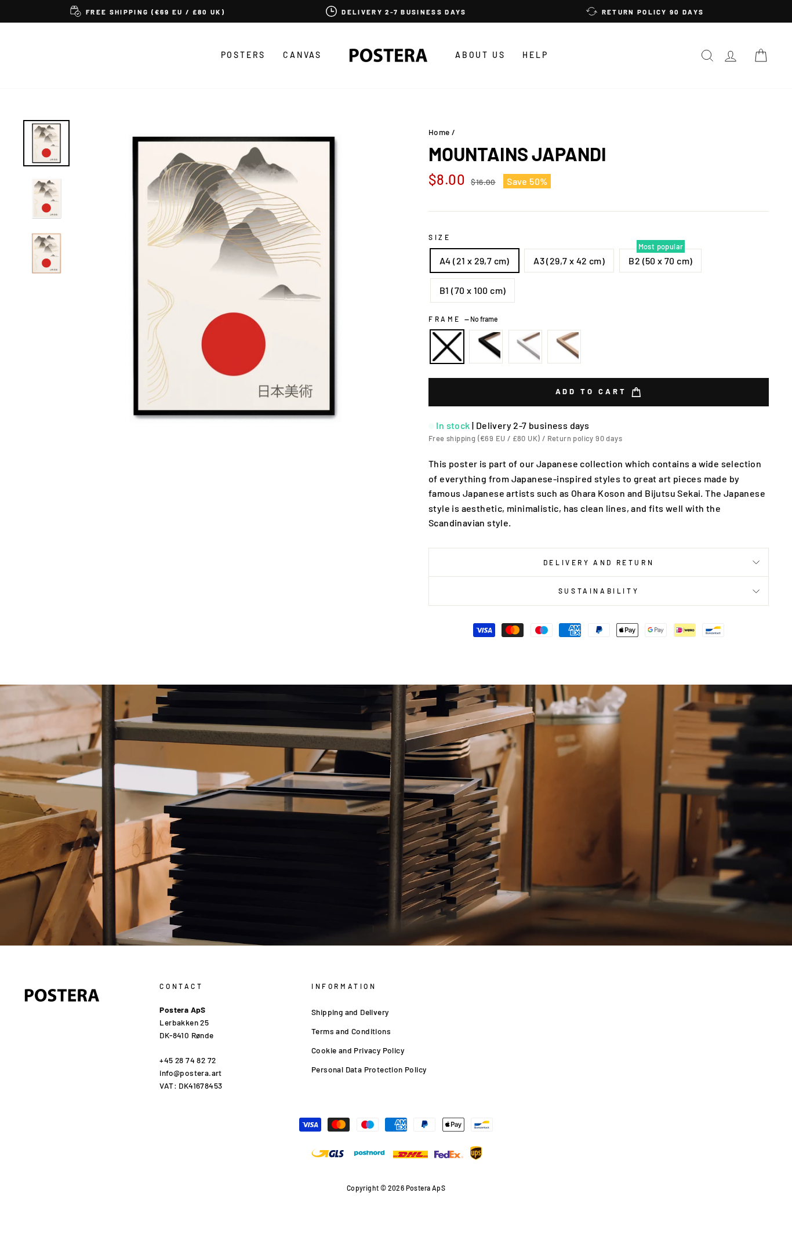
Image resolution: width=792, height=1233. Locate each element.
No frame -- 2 (447, 346)
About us (480, 55)
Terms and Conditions (351, 1031)
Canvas (302, 55)
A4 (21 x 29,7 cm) (474, 260)
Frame (462, 319)
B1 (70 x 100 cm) (472, 290)
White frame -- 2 (525, 346)
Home (439, 132)
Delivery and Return (598, 562)
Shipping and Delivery (349, 1012)
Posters (243, 55)
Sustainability (598, 591)
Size (439, 237)
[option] (147, 11)
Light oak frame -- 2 (564, 346)
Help (535, 55)
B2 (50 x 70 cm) (660, 260)
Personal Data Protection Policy (368, 1069)
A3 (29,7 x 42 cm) (569, 260)
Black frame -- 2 (486, 346)
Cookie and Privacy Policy (357, 1050)
